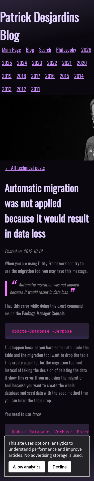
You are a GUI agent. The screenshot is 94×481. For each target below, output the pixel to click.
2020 (82, 62)
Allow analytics (27, 467)
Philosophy (66, 49)
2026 (86, 49)
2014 (79, 75)
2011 (35, 89)
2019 (7, 75)
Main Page (11, 49)
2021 (67, 62)
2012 (21, 89)
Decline (60, 467)
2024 (22, 62)
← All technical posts (25, 167)
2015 (64, 75)
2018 (21, 75)
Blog (30, 49)
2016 (50, 75)
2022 (52, 62)
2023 (37, 62)
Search (45, 49)
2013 (7, 89)
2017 (35, 75)
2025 (7, 62)
